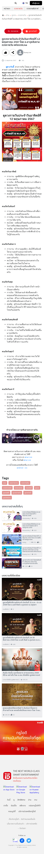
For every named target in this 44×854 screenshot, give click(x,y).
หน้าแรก (7, 8)
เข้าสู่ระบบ (35, 3)
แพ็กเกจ (23, 805)
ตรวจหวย (14, 31)
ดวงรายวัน (18, 8)
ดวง (4, 483)
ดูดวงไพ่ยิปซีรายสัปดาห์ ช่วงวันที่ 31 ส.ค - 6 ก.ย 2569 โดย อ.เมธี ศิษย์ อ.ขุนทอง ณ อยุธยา (22, 603)
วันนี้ (8, 799)
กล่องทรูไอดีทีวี (34, 805)
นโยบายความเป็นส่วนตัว (15, 824)
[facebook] (22, 840)
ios (26, 468)
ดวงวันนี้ (29, 488)
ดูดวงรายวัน (17, 492)
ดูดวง (14, 15)
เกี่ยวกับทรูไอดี (14, 819)
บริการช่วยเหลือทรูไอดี (27, 811)
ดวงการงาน (14, 483)
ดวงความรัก (7, 488)
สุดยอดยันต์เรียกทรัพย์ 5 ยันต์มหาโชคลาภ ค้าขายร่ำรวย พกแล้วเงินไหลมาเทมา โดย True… (22, 709)
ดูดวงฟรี (6, 492)
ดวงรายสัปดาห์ (32, 8)
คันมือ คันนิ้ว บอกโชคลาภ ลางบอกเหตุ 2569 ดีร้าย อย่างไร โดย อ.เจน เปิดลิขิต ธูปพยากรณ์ (21, 674)
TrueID (7, 3)
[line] (15, 840)
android (20, 468)
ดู (14, 799)
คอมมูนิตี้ (12, 811)
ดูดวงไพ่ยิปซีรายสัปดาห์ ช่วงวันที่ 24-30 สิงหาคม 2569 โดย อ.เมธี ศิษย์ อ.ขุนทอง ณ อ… (22, 638)
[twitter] (28, 840)
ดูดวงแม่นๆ (7, 497)
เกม (35, 799)
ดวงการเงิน (25, 483)
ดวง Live (28, 457)
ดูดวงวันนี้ (33, 31)
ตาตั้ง (6, 805)
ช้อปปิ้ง (14, 805)
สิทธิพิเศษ (21, 799)
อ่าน (7, 15)
